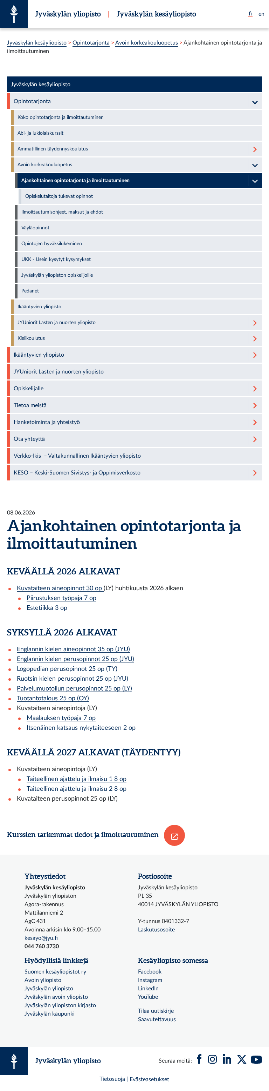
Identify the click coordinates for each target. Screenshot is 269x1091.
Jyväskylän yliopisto (68, 14)
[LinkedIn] (227, 1061)
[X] (241, 1061)
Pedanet (30, 291)
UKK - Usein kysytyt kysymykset (56, 259)
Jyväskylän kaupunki (50, 1014)
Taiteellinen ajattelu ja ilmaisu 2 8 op (76, 789)
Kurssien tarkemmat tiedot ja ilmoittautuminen (83, 834)
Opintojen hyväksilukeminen (51, 243)
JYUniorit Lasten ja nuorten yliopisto (57, 322)
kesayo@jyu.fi (41, 938)
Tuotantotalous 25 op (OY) (53, 698)
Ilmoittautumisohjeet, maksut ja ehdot (62, 212)
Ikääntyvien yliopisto (39, 306)
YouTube (148, 997)
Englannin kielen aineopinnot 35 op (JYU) (73, 649)
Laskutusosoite (156, 929)
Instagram (150, 980)
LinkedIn (148, 988)
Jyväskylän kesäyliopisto (156, 14)
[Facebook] (199, 1061)
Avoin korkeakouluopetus (146, 43)
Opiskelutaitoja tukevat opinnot (59, 196)
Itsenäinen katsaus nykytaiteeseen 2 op (81, 728)
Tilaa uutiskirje (156, 1011)
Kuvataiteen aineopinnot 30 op (60, 588)
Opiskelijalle (28, 388)
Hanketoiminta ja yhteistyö (47, 422)
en (261, 14)
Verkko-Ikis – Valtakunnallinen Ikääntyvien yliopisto (77, 456)
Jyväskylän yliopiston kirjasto (60, 1005)
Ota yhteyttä (29, 439)
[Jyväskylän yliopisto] (14, 14)
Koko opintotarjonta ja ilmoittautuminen (61, 117)
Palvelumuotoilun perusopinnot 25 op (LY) (74, 689)
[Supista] (255, 101)
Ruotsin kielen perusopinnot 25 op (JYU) (72, 679)
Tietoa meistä (30, 405)
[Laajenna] (255, 149)
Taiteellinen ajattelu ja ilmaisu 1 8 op (76, 779)
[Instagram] (212, 1061)
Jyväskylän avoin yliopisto (56, 997)
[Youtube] (256, 1061)
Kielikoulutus (31, 338)
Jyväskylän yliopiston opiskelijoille (57, 275)
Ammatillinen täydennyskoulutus (53, 149)
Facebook (149, 972)
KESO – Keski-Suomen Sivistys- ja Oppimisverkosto (77, 473)
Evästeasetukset (149, 1079)
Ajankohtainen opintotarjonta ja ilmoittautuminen (75, 180)
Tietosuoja (112, 1079)
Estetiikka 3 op (47, 608)
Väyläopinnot (35, 227)
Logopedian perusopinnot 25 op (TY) (67, 669)
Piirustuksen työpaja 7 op (61, 598)
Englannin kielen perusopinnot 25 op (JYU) (75, 659)
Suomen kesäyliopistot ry (55, 972)
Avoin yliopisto (43, 980)
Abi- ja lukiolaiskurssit (40, 133)
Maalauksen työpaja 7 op (61, 718)
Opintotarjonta (91, 43)
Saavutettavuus (157, 1019)
